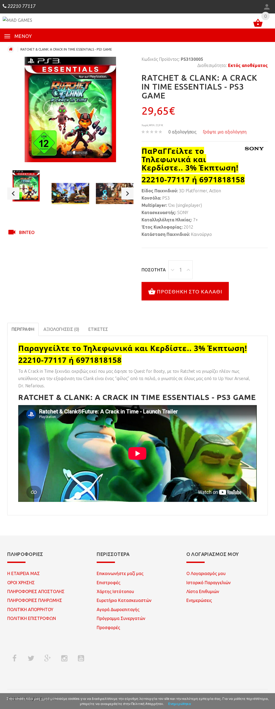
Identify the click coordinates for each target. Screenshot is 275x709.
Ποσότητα (154, 269)
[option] (26, 186)
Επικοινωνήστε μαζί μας (120, 573)
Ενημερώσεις (199, 600)
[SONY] (254, 148)
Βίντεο (27, 232)
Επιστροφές (108, 582)
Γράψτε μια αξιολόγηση (225, 131)
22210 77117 (20, 6)
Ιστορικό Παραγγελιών (208, 582)
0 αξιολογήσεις (182, 131)
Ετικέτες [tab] (98, 329)
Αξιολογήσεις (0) (61, 329)
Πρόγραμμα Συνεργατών (121, 618)
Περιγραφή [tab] (23, 329)
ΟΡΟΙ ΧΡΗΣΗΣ (21, 582)
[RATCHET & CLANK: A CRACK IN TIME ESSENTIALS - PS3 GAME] (26, 186)
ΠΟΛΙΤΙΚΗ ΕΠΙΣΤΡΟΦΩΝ (31, 618)
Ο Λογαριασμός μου (206, 573)
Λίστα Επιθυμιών (202, 591)
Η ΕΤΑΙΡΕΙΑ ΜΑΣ (23, 573)
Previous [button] (13, 193)
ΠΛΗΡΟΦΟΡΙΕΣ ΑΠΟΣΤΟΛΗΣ (35, 591)
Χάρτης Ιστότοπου (115, 591)
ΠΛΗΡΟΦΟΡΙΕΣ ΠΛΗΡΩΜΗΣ (34, 600)
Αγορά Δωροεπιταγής (118, 609)
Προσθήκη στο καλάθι (189, 291)
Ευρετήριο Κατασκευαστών (124, 600)
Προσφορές (108, 627)
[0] (258, 24)
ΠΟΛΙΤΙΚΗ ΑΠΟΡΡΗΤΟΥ (30, 609)
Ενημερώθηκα (179, 703)
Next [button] (127, 193)
